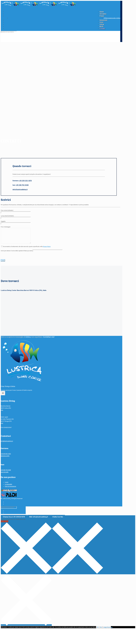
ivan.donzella (4, 472)
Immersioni (8, 20)
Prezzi (6, 16)
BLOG (6, 26)
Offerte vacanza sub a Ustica (17, 18)
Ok (97, 627)
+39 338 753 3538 (22, 185)
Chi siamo (7, 14)
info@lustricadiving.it (20, 189)
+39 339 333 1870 (25, 181)
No (101, 627)
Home (6, 11)
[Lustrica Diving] (38, 6)
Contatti (7, 28)
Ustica (6, 24)
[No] (112, 627)
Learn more (4, 521)
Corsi (6, 22)
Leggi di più (106, 627)
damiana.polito (5, 456)
